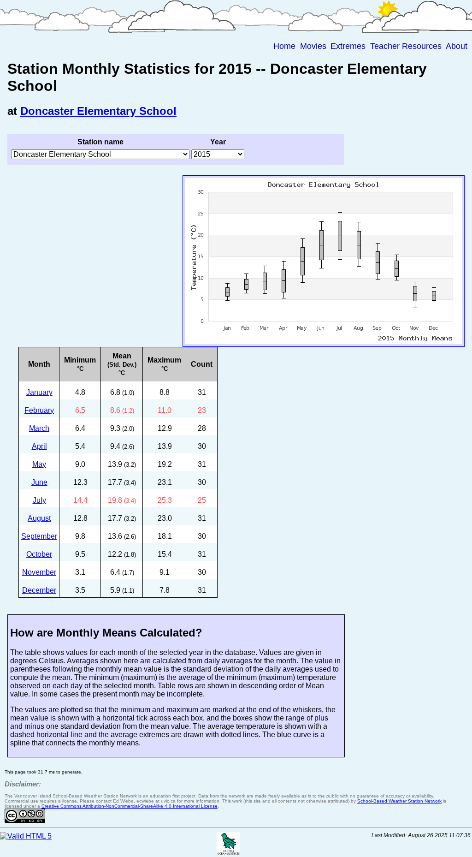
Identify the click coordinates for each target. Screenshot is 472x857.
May (39, 464)
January (39, 392)
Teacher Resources (406, 46)
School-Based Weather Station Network (399, 800)
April (39, 446)
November (39, 572)
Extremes (348, 46)
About (456, 46)
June (39, 482)
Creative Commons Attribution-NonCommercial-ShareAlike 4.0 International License (129, 806)
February (39, 410)
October (39, 554)
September (39, 536)
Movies (313, 46)
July (39, 500)
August (39, 518)
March (39, 428)
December (39, 590)
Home (284, 46)
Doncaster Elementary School (98, 111)
